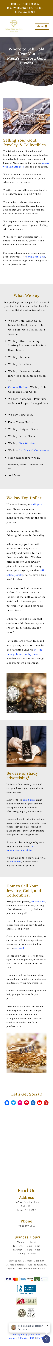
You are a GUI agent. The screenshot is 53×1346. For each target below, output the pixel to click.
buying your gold (35, 256)
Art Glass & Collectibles (34, 450)
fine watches (38, 901)
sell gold (36, 504)
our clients (15, 861)
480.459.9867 (31, 3)
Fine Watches (27, 443)
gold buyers (29, 799)
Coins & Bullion (18, 387)
